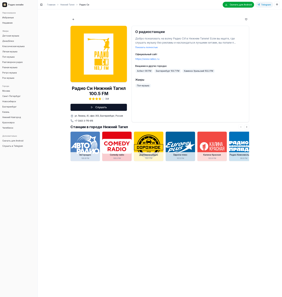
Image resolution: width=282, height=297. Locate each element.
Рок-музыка (8, 78)
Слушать (101, 107)
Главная (51, 4)
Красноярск (8, 122)
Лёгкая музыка (9, 51)
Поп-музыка (8, 57)
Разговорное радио (12, 62)
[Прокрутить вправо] (246, 127)
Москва (6, 91)
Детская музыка (10, 35)
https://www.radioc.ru (147, 58)
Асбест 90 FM (144, 71)
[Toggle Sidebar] (37, 148)
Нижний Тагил (67, 4)
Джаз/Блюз (8, 41)
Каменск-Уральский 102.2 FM (198, 71)
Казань (5, 112)
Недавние (7, 23)
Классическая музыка (13, 46)
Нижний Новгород (11, 117)
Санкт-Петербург (11, 96)
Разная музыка (9, 67)
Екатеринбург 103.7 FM (167, 71)
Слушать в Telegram (12, 146)
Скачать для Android (12, 140)
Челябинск (7, 128)
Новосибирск (9, 101)
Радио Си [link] (84, 4)
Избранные (8, 17)
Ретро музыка (9, 72)
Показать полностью (146, 47)
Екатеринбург (9, 106)
